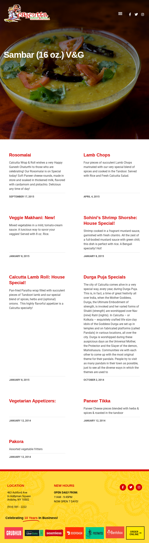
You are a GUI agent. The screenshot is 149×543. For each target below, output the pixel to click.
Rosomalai (20, 154)
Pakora (16, 441)
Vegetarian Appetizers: (32, 400)
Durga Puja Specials (105, 277)
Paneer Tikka (97, 400)
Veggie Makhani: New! (32, 217)
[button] (120, 13)
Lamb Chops (97, 154)
